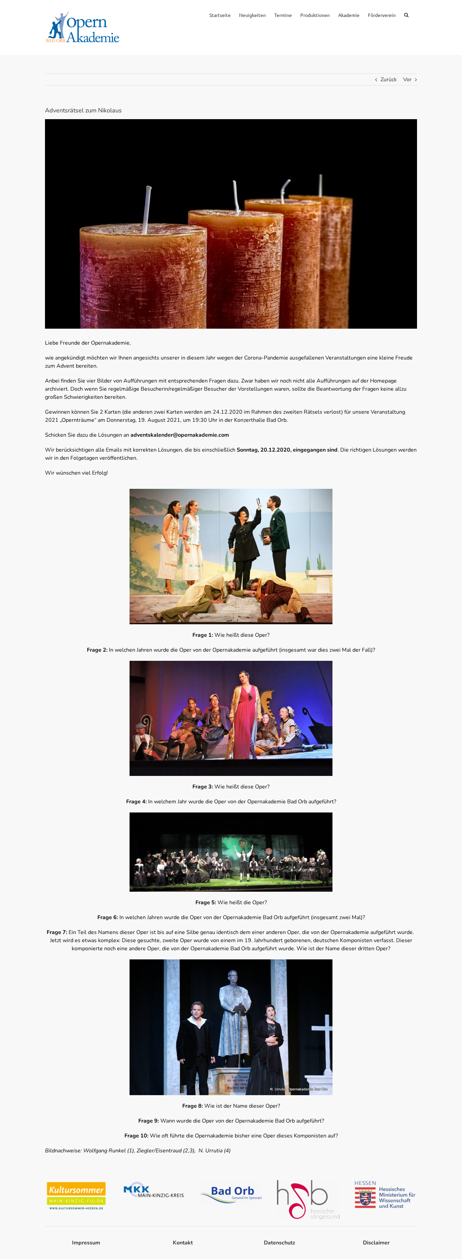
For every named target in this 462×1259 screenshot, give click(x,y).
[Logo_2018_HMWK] (385, 1183)
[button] (406, 14)
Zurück (388, 79)
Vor (407, 79)
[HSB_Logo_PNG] (308, 1183)
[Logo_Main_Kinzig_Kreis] (153, 1183)
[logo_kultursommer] (76, 1183)
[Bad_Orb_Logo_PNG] (231, 1183)
